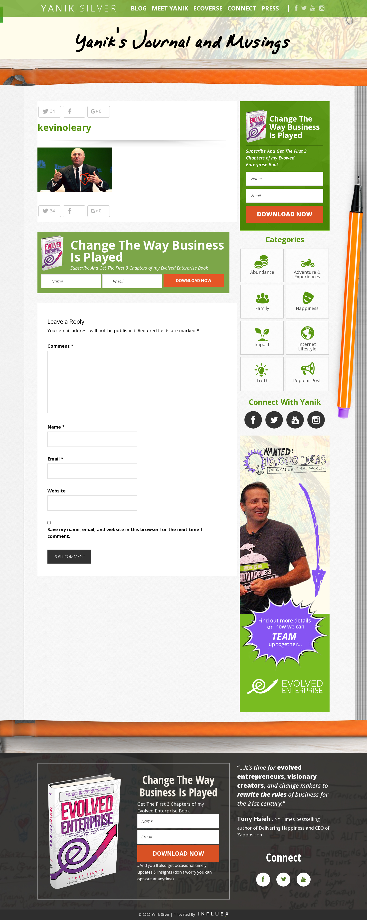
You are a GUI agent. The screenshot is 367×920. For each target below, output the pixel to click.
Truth (262, 380)
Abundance (262, 271)
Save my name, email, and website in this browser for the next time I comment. (124, 532)
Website (56, 491)
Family (262, 307)
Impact (262, 344)
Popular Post (307, 380)
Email (55, 459)
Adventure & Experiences (307, 274)
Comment (60, 346)
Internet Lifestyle (307, 346)
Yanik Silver (78, 8)
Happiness (307, 307)
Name (56, 427)
